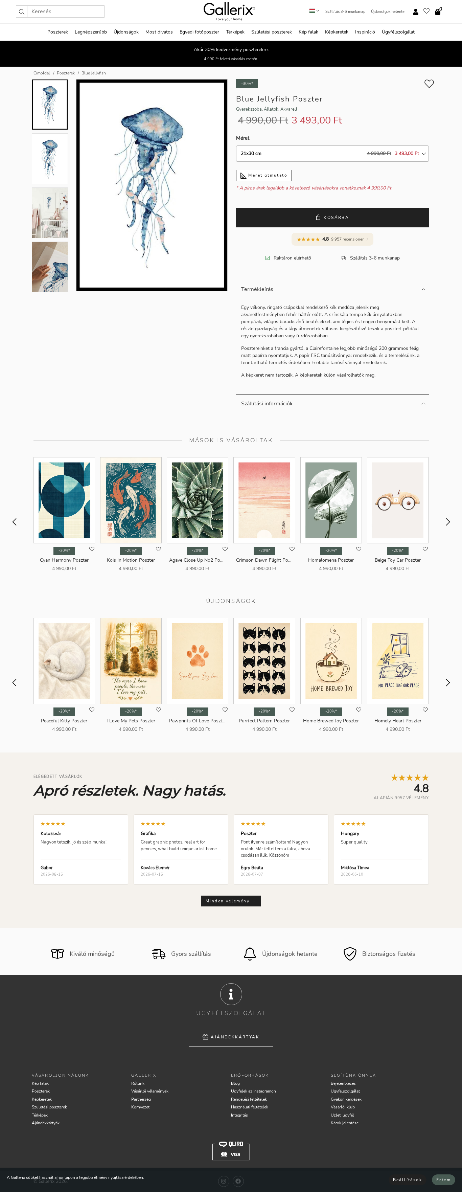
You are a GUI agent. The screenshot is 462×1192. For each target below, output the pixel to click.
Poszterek (57, 32)
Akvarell (288, 109)
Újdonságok (126, 32)
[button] (21, 11)
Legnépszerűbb (91, 32)
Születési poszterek (271, 32)
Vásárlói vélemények (149, 1091)
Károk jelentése (345, 1123)
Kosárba (336, 217)
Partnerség (141, 1099)
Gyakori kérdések (346, 1099)
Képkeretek (336, 32)
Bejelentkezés (343, 1083)
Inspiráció (365, 32)
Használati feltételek (249, 1107)
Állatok (271, 109)
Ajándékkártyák (235, 1037)
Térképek (235, 32)
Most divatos (159, 32)
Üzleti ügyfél (342, 1115)
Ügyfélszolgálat (398, 32)
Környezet (140, 1107)
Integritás (239, 1115)
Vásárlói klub (343, 1107)
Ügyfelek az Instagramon (253, 1091)
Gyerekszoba (249, 109)
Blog (235, 1083)
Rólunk (137, 1083)
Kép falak (308, 32)
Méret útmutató (267, 175)
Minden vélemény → (231, 901)
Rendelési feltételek (249, 1099)
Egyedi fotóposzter (199, 32)
